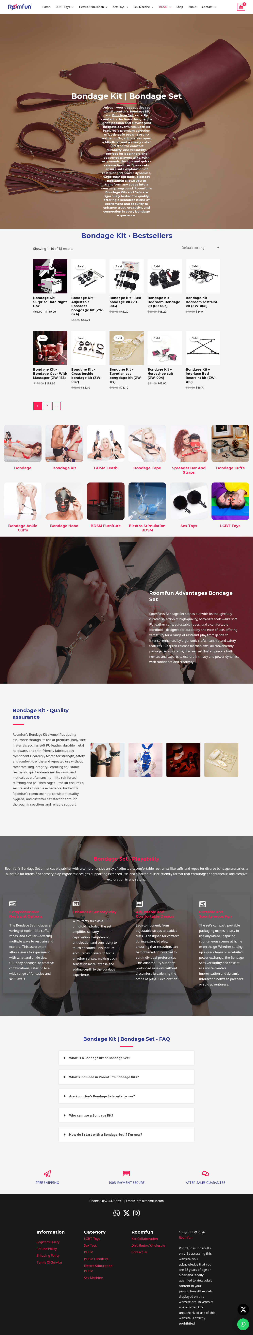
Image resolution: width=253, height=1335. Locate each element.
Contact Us (139, 1252)
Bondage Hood (64, 526)
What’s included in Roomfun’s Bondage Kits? (104, 1077)
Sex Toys (119, 7)
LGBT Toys (63, 7)
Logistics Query (48, 1242)
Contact (207, 7)
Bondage (22, 468)
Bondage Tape (147, 468)
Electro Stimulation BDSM (147, 528)
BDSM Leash (106, 468)
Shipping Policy (48, 1255)
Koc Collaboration (144, 1239)
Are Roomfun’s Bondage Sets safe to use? (102, 1096)
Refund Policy (47, 1249)
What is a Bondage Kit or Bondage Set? (99, 1058)
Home (46, 7)
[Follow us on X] (243, 1309)
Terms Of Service (49, 1262)
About (192, 7)
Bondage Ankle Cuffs (22, 528)
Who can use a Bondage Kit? (91, 1115)
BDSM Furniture (106, 526)
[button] (72, 7)
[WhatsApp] (116, 1213)
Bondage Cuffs (230, 468)
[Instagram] (136, 1213)
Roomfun (185, 1237)
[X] (126, 1213)
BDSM (163, 7)
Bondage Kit (64, 468)
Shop (180, 7)
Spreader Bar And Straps (189, 470)
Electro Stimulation (91, 7)
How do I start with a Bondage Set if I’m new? (105, 1134)
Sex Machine (142, 7)
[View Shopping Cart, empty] (241, 7)
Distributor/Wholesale (148, 1245)
